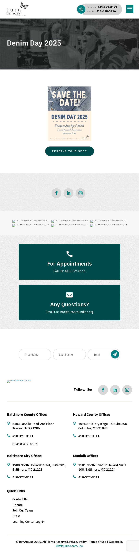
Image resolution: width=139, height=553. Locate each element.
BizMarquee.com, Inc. (69, 546)
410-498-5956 (101, 11)
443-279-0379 (102, 7)
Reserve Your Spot (69, 151)
